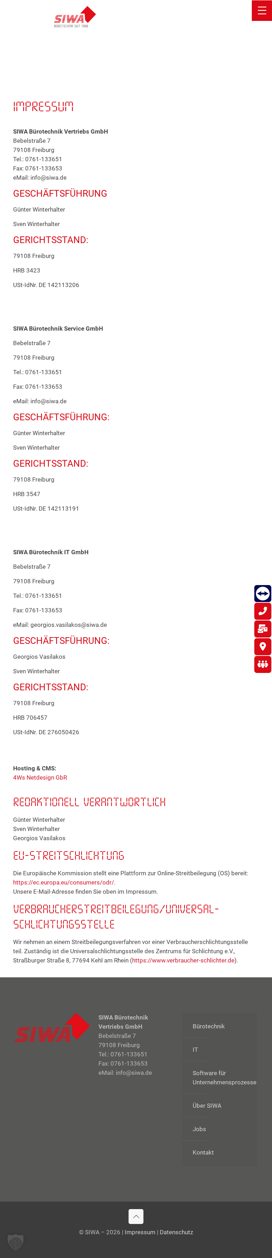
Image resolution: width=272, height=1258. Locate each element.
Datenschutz (176, 1232)
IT (195, 1049)
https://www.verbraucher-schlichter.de (183, 960)
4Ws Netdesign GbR (40, 777)
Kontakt (203, 1152)
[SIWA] (75, 16)
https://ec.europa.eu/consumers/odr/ (63, 882)
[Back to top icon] (136, 1216)
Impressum (140, 1232)
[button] (15, 1242)
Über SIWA (207, 1105)
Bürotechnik (209, 1026)
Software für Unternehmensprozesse (223, 1077)
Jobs (199, 1129)
